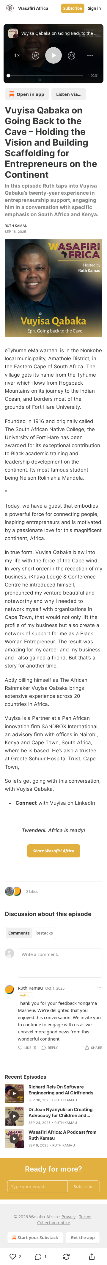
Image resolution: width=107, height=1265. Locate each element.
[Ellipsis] (99, 988)
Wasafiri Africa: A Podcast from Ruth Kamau (63, 1135)
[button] (17, 55)
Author (25, 995)
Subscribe (72, 8)
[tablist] (30, 933)
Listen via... (68, 94)
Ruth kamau (16, 226)
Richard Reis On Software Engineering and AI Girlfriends (61, 1090)
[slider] (45, 76)
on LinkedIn (81, 803)
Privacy (68, 1216)
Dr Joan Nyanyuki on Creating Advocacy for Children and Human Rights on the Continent (62, 1113)
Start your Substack (38, 1237)
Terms (85, 1216)
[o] (14, 1093)
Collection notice (53, 1222)
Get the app (83, 1237)
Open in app (30, 94)
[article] (53, 1093)
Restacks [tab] (44, 933)
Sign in (94, 8)
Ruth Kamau (30, 988)
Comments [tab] (18, 933)
